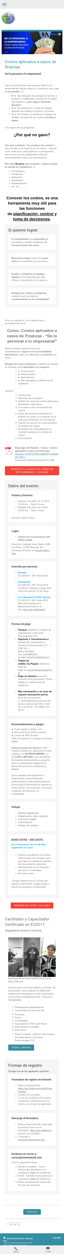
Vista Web (57, 1238)
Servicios (32, 1212)
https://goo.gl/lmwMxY (34, 609)
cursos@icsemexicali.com (31, 1139)
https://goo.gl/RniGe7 (41, 1130)
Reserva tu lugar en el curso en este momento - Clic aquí (32, 471)
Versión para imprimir (15, 1238)
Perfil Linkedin (21, 1047)
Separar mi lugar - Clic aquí (32, 905)
